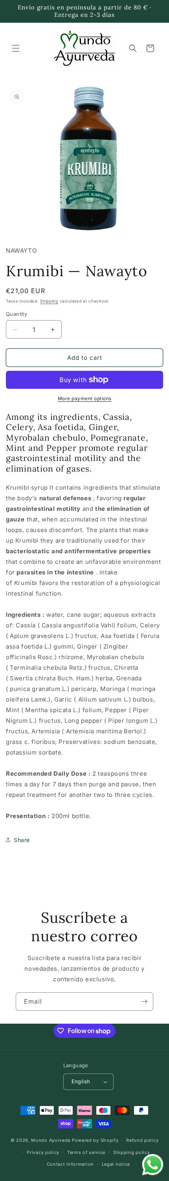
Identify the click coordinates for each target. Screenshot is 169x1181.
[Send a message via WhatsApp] (152, 1164)
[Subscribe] (144, 1001)
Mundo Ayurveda (50, 1140)
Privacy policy (43, 1152)
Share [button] (22, 840)
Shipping (49, 301)
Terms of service (86, 1152)
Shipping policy (131, 1152)
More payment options (85, 398)
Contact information (70, 1164)
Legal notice (116, 1164)
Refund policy (142, 1140)
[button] (15, 48)
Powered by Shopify (95, 1140)
